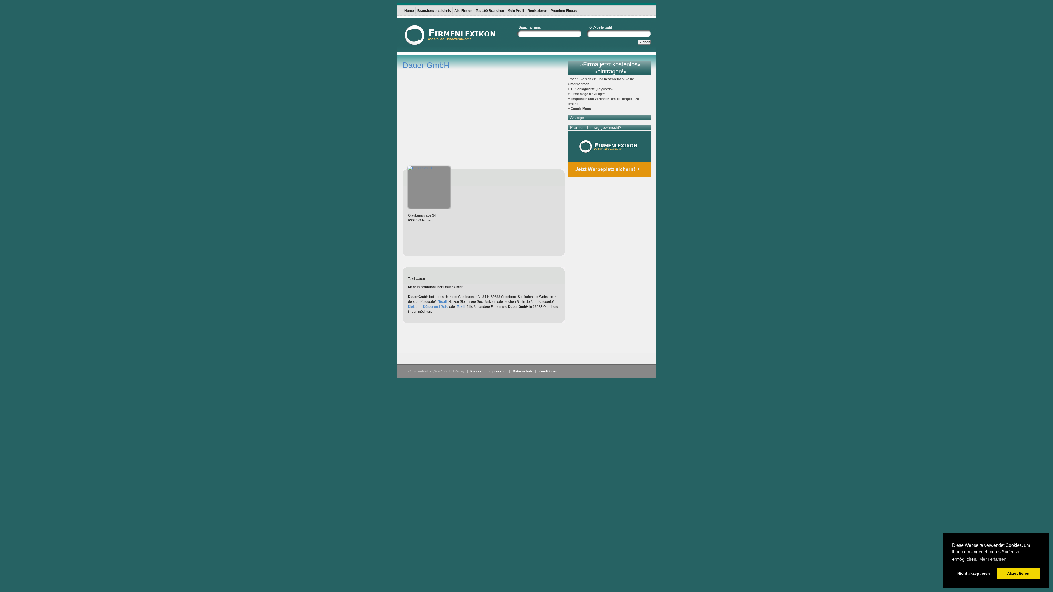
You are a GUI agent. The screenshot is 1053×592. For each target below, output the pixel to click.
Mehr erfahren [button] (992, 559)
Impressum (497, 371)
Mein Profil (516, 11)
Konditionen (548, 371)
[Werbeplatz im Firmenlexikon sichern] (609, 154)
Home (409, 11)
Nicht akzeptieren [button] (973, 573)
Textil (442, 302)
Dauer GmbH (426, 65)
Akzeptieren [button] (1018, 573)
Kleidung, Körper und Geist (428, 307)
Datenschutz (523, 371)
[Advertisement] (467, 339)
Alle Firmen (463, 11)
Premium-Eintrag (564, 11)
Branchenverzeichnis (434, 11)
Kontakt (476, 371)
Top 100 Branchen (490, 11)
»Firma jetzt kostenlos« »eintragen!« (610, 68)
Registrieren (537, 11)
